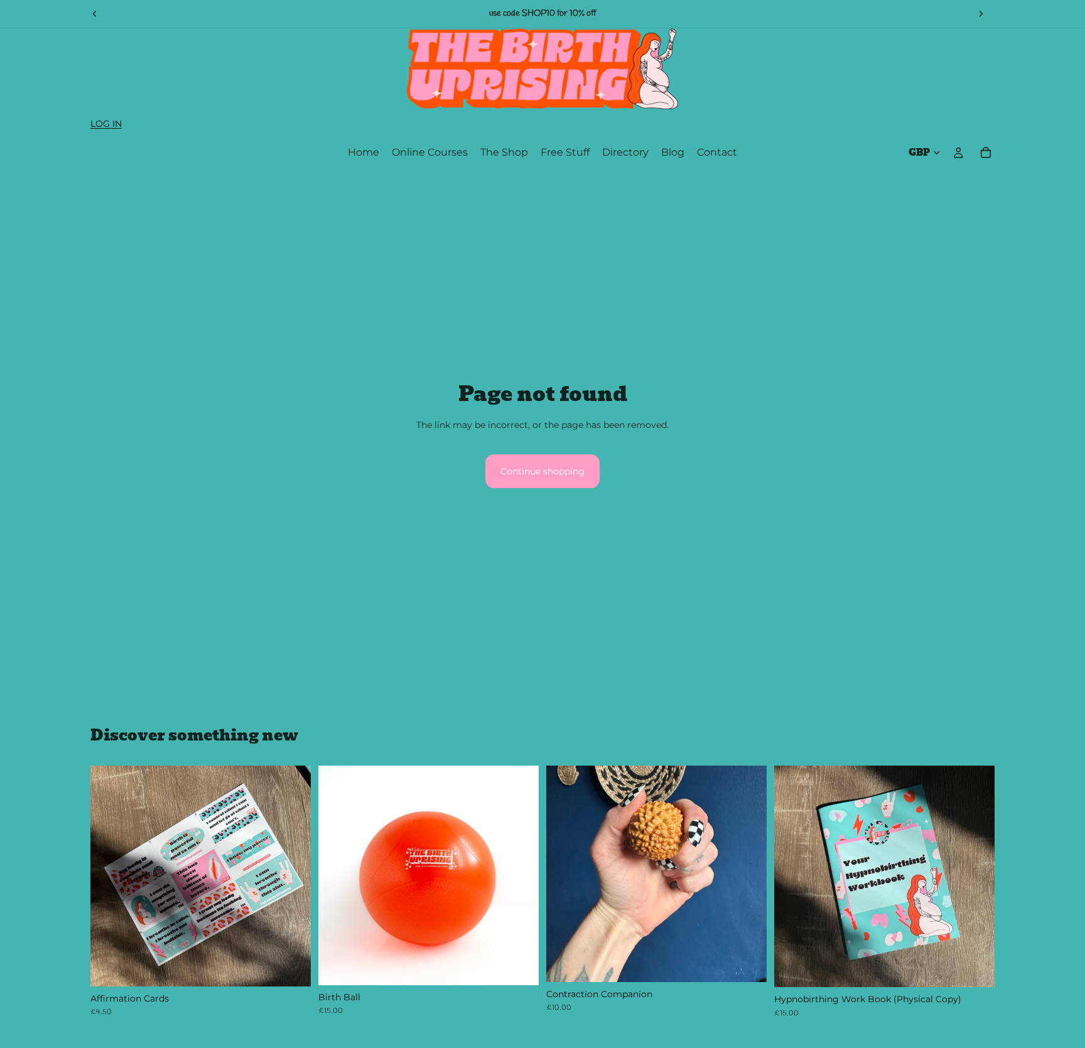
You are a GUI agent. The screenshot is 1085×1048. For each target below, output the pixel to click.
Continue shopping (542, 471)
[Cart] (986, 152)
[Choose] (519, 965)
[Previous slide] (95, 14)
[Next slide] (981, 14)
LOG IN (106, 123)
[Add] (291, 967)
